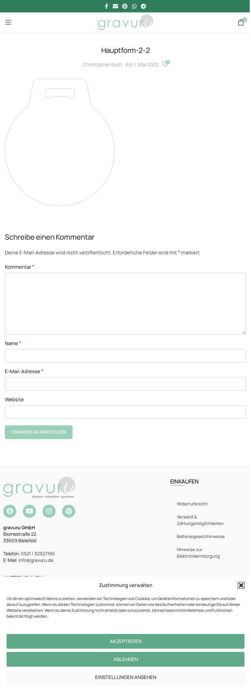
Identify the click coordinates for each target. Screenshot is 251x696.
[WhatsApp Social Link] (134, 6)
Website (14, 399)
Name (13, 343)
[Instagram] (49, 511)
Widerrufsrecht (192, 504)
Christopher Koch (102, 64)
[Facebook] (9, 511)
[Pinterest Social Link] (125, 6)
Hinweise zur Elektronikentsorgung (198, 552)
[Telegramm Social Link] (143, 6)
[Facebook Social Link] (106, 6)
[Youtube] (29, 511)
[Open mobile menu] (8, 22)
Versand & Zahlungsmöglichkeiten (200, 520)
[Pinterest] (68, 511)
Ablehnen (125, 659)
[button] (241, 585)
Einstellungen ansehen (125, 677)
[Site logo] (125, 21)
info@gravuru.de (36, 560)
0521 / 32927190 (38, 553)
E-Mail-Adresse (24, 371)
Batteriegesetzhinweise (201, 536)
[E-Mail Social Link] (115, 6)
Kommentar (19, 266)
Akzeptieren (126, 641)
